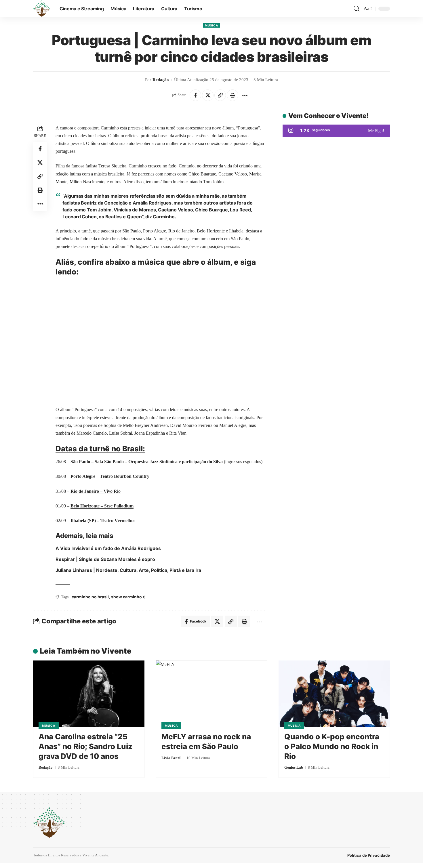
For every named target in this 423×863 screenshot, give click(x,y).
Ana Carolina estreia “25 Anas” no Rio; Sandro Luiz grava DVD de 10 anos (85, 746)
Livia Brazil (171, 758)
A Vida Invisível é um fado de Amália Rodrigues (108, 548)
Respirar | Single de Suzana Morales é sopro (105, 559)
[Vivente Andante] (41, 8)
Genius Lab (293, 767)
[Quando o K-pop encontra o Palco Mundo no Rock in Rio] (334, 693)
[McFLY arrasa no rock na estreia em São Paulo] (211, 693)
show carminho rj (128, 596)
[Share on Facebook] (195, 95)
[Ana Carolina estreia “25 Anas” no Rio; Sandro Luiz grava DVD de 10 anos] (88, 693)
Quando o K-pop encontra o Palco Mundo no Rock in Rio (331, 746)
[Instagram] (336, 131)
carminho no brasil (90, 596)
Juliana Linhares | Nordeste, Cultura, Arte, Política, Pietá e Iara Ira (128, 570)
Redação (161, 79)
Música (211, 25)
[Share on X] (208, 95)
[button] (356, 9)
